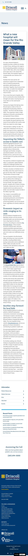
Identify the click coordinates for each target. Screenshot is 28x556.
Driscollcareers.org (13, 323)
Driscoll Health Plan (11, 265)
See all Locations (5, 489)
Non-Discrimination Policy (7, 509)
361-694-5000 (8, 2)
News (4, 23)
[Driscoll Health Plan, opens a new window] (7, 534)
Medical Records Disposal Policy (8, 513)
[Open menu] (22, 8)
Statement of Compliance (6, 510)
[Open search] (26, 8)
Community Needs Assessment (8, 525)
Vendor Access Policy (6, 516)
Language (17, 554)
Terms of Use (4, 507)
